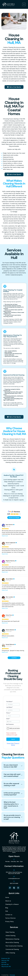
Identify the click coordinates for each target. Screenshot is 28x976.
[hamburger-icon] (24, 4)
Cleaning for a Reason (12, 904)
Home (7, 897)
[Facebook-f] (9, 887)
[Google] (14, 887)
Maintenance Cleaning (12, 939)
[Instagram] (18, 887)
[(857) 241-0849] (14, 881)
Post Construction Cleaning (14, 946)
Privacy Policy (9, 921)
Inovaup (12, 975)
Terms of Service (10, 918)
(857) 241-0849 (14, 883)
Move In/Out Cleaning (12, 942)
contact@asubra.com (14, 878)
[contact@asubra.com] (14, 876)
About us (8, 901)
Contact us (8, 915)
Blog (6, 908)
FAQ (6, 911)
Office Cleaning (10, 953)
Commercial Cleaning (12, 949)
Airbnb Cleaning (10, 935)
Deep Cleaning (10, 932)
